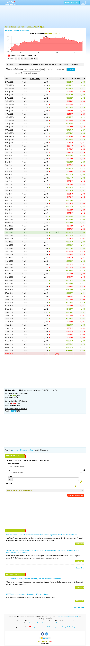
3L (19, 58)
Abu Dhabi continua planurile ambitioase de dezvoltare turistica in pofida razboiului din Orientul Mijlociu (41, 535)
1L (16, 58)
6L (22, 58)
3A (28, 58)
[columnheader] (39, 78)
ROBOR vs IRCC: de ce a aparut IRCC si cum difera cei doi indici (27, 594)
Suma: (10, 476)
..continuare (80, 543)
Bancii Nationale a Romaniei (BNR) (67, 617)
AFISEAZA (71, 69)
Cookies (63, 623)
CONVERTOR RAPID (72, 3)
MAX (35, 58)
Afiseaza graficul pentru (14, 69)
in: (9, 470)
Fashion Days (71, 627)
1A (25, 58)
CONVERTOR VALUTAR (75, 495)
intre (42, 69)
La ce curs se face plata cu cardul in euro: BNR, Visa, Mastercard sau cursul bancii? (34, 579)
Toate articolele (78, 607)
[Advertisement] (45, 16)
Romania (46, 638)
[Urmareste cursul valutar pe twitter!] (46, 633)
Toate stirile (80, 568)
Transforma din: (14, 464)
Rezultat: (9, 483)
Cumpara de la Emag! (59, 627)
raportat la (18, 73)
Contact (31, 623)
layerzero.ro (37, 627)
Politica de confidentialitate (50, 623)
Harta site (38, 623)
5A (32, 58)
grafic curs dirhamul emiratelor (22, 450)
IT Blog (49, 627)
